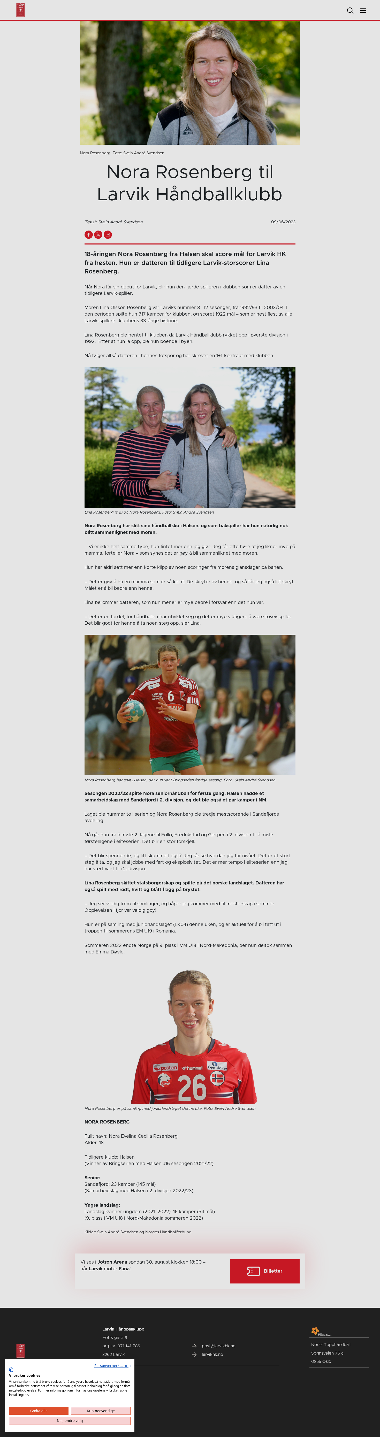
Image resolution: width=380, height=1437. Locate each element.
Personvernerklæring (112, 1365)
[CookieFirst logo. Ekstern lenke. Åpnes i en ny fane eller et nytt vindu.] (11, 1369)
